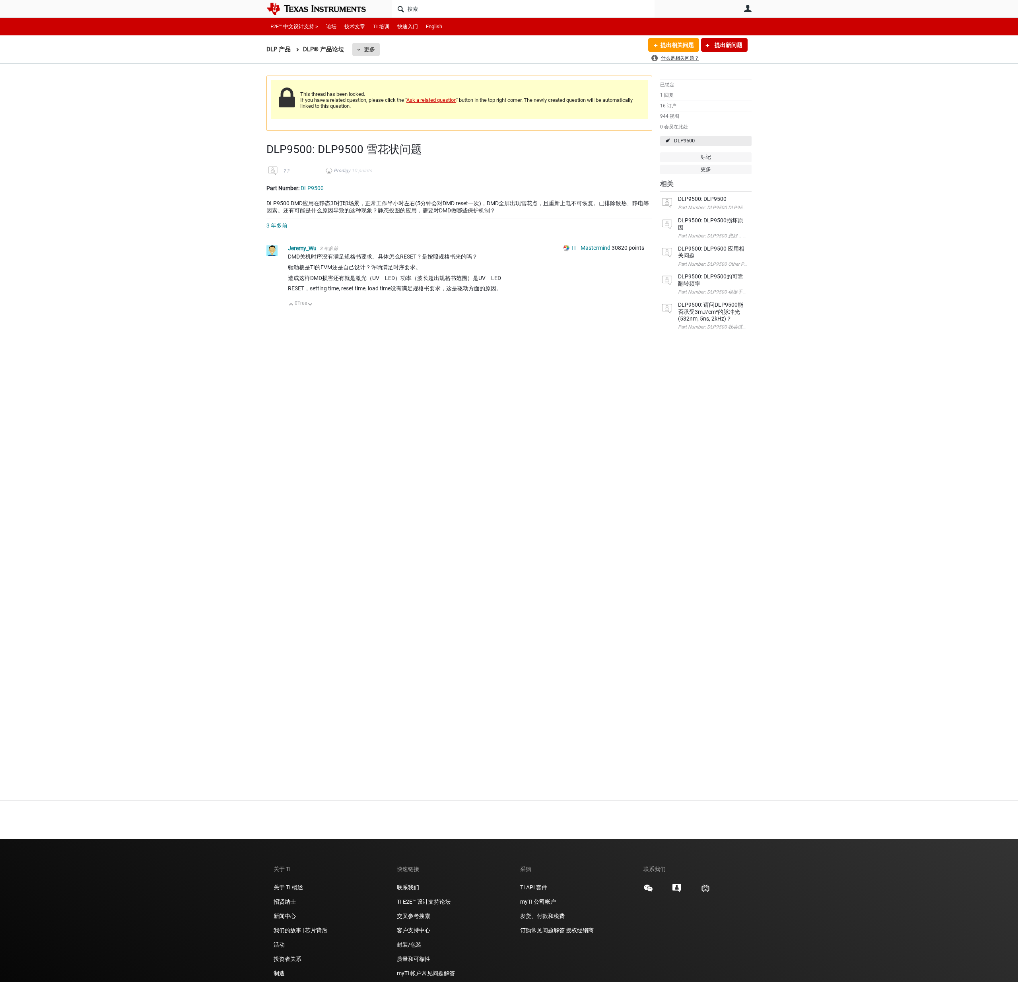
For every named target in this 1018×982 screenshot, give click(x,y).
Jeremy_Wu (303, 248)
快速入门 (407, 26)
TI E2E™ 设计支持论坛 (424, 901)
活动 (279, 944)
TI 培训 (381, 26)
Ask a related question (431, 100)
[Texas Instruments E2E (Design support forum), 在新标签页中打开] (677, 891)
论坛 (331, 26)
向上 (291, 304)
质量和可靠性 (414, 959)
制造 (279, 973)
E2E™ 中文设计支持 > (294, 26)
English (434, 26)
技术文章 (354, 26)
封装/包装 (409, 944)
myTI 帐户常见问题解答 (426, 973)
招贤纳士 (285, 901)
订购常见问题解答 (542, 930)
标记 (706, 157)
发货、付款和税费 (542, 916)
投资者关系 (287, 959)
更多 (369, 49)
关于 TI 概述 (288, 887)
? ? (286, 171)
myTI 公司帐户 (538, 901)
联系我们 (408, 887)
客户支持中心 (413, 930)
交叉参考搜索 (413, 916)
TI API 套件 (533, 887)
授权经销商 (580, 930)
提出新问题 (727, 45)
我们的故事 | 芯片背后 (300, 930)
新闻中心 (285, 916)
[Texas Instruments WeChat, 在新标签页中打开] (648, 891)
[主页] (322, 8)
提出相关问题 (677, 45)
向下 (310, 304)
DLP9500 (684, 141)
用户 (748, 8)
